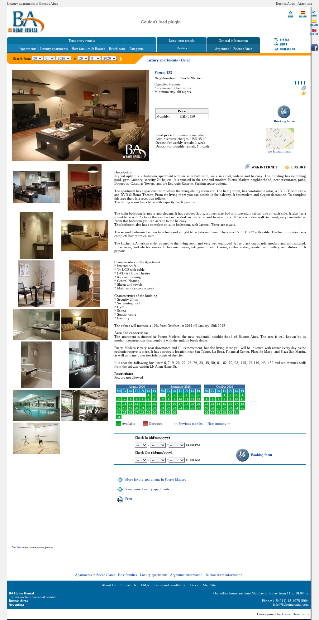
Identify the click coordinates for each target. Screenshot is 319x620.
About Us (109, 585)
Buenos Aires (242, 49)
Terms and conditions (169, 585)
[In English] (314, 32)
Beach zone (117, 49)
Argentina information (186, 575)
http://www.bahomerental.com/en (32, 597)
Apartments (28, 49)
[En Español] (314, 22)
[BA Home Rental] (314, 13)
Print (128, 499)
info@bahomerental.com (291, 604)
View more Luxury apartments (146, 489)
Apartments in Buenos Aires (95, 575)
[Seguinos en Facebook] (314, 47)
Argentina (222, 49)
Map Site (209, 585)
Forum (21, 547)
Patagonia (137, 49)
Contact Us (128, 585)
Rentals (182, 48)
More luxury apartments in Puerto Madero (155, 479)
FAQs (145, 585)
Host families (127, 575)
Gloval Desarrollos (295, 614)
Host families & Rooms (88, 49)
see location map (280, 151)
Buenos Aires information (224, 575)
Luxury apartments (54, 49)
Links (194, 585)
